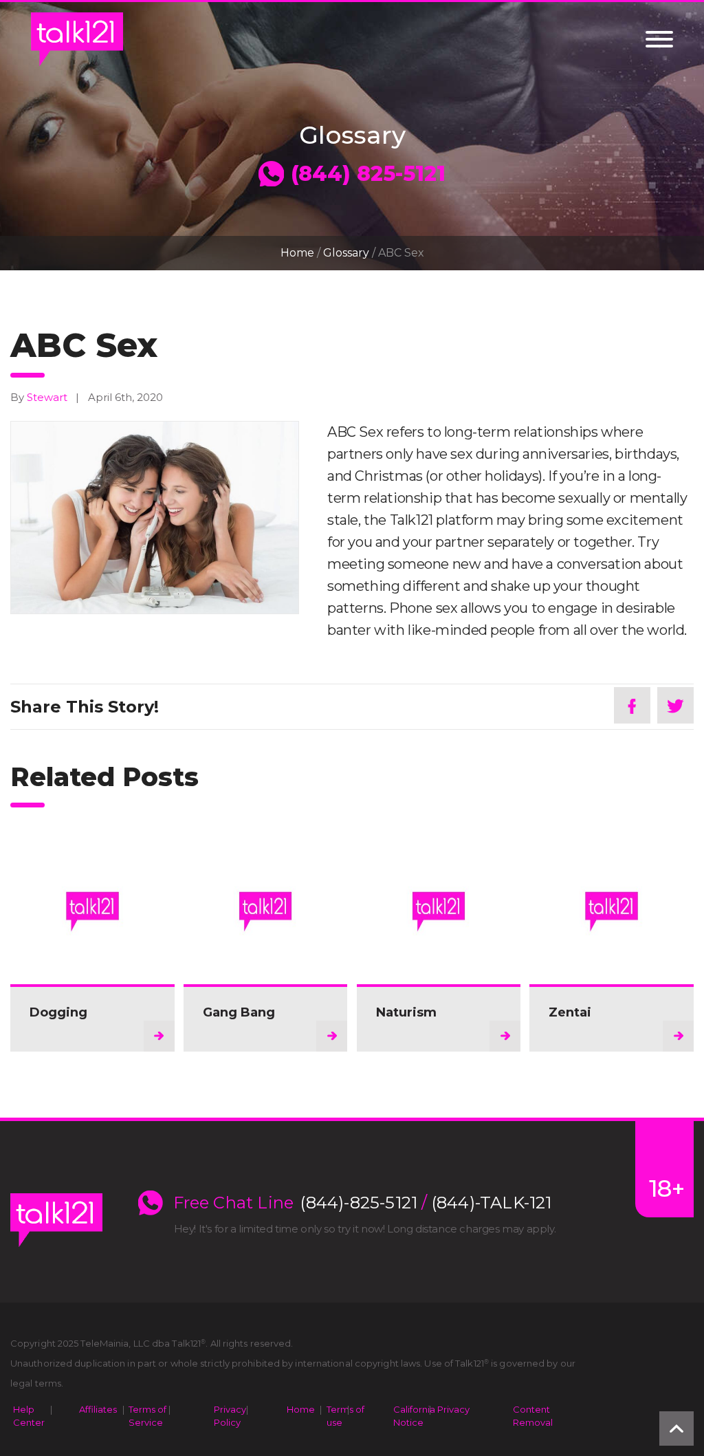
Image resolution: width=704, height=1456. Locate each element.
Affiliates (98, 1409)
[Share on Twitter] (675, 705)
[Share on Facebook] (632, 705)
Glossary (346, 252)
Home (297, 252)
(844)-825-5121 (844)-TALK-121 (425, 1203)
